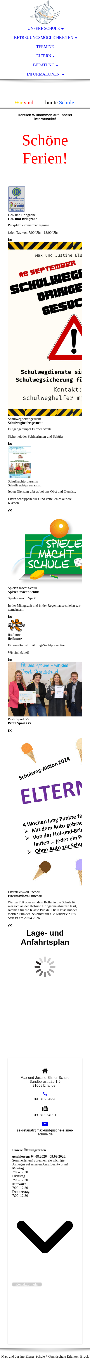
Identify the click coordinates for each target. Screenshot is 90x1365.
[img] (45, 12)
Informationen (43, 74)
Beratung (43, 65)
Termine (45, 46)
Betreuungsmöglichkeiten (43, 37)
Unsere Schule (44, 28)
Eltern (43, 56)
